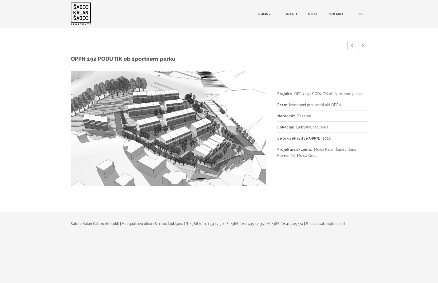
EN (361, 14)
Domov (264, 14)
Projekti (289, 14)
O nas (313, 14)
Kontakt (335, 14)
